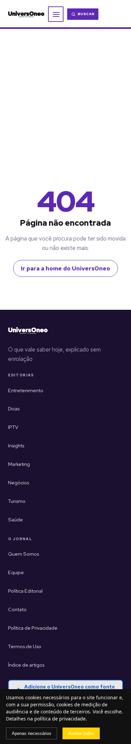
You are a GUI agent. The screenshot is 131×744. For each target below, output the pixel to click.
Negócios (18, 482)
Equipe (16, 572)
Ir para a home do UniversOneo (65, 268)
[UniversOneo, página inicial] (26, 14)
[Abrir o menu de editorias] (55, 14)
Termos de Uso (24, 646)
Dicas (13, 408)
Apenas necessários (31, 733)
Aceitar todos (81, 733)
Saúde (15, 519)
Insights (16, 445)
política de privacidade (60, 718)
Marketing (19, 464)
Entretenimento (25, 390)
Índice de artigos (26, 665)
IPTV (13, 427)
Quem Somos (23, 554)
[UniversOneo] (28, 330)
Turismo (17, 501)
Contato (17, 609)
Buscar (86, 14)
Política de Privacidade (32, 628)
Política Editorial (25, 591)
